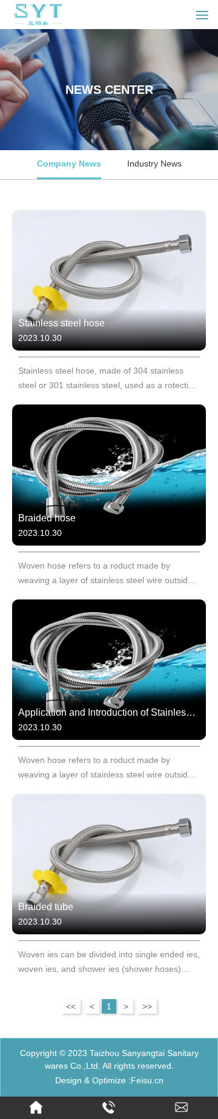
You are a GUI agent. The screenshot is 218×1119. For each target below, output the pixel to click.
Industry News (154, 163)
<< (71, 1006)
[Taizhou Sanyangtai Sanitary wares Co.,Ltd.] (39, 24)
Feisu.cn (147, 1080)
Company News (69, 163)
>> (147, 1006)
